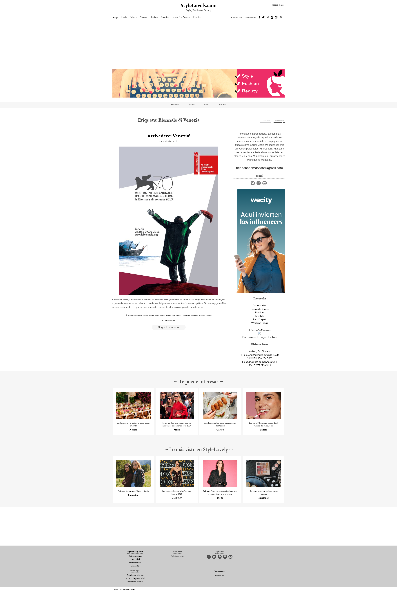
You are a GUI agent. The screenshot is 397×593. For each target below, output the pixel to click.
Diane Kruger (160, 315)
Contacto (135, 566)
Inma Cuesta (170, 315)
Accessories (259, 305)
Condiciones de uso (135, 575)
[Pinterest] (267, 17)
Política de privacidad (135, 578)
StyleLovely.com (198, 5)
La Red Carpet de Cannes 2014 (259, 361)
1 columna (266, 120)
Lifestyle (154, 17)
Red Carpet (259, 319)
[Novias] (133, 418)
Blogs (115, 17)
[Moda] (177, 418)
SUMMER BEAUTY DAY (259, 358)
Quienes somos (135, 556)
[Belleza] (263, 418)
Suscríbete (219, 576)
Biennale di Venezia (135, 315)
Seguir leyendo (167, 327)
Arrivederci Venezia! (168, 136)
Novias (143, 17)
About (206, 104)
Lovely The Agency (181, 17)
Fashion (175, 104)
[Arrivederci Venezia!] (169, 221)
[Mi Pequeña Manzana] (259, 333)
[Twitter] (263, 17)
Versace (209, 315)
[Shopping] (133, 486)
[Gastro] (220, 418)
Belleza (133, 17)
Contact (222, 104)
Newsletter (250, 17)
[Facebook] (259, 17)
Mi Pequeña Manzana (259, 330)
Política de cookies (135, 582)
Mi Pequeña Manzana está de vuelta (259, 354)
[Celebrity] (177, 486)
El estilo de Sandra (259, 308)
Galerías (165, 17)
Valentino (194, 315)
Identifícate (236, 17)
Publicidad (135, 559)
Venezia (202, 315)
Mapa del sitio (135, 563)
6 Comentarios (168, 320)
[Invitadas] (263, 486)
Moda (124, 17)
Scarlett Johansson (183, 315)
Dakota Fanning (148, 315)
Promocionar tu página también (259, 337)
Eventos (197, 17)
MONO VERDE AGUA (259, 365)
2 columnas (279, 120)
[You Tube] (276, 17)
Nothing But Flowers (259, 351)
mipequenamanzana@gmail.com (259, 168)
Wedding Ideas (259, 322)
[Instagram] (272, 17)
